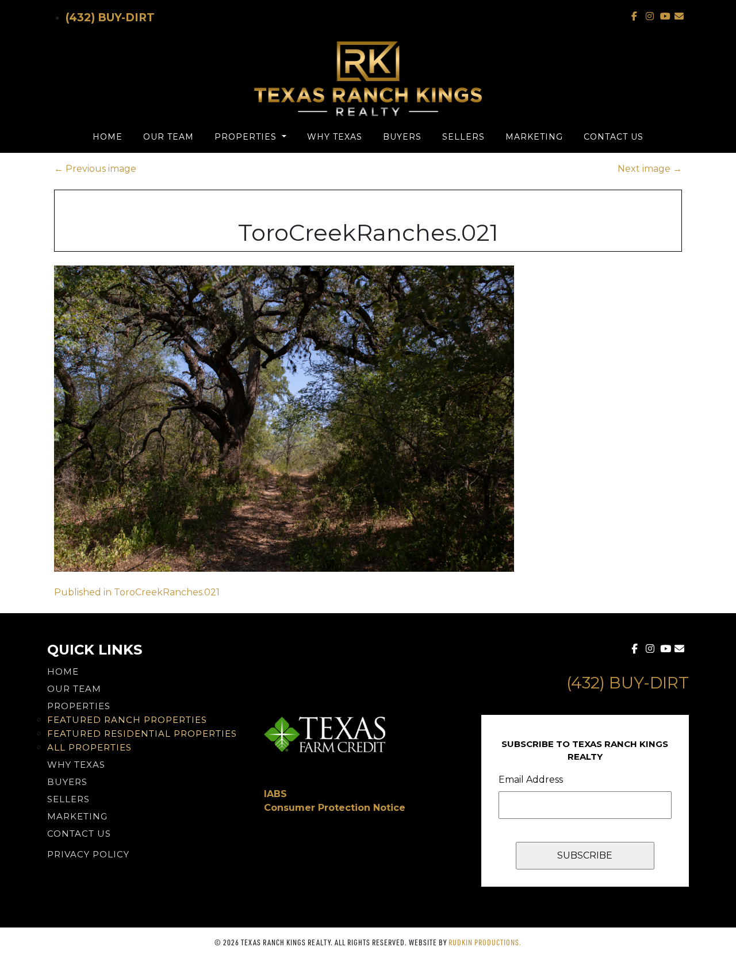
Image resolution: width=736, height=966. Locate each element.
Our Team (168, 137)
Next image (650, 168)
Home (107, 137)
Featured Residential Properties (142, 733)
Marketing (534, 137)
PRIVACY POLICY (88, 854)
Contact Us (613, 137)
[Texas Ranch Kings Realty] (368, 79)
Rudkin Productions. (485, 942)
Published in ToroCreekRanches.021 (137, 592)
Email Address (531, 779)
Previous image (95, 168)
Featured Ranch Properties (127, 719)
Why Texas (334, 137)
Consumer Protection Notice (334, 807)
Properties (246, 137)
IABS (275, 793)
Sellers (463, 137)
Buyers (402, 137)
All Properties (89, 747)
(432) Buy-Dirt (110, 17)
